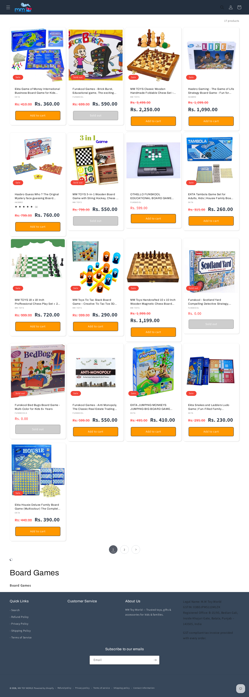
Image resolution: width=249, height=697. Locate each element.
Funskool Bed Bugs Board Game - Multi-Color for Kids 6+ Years (37, 407)
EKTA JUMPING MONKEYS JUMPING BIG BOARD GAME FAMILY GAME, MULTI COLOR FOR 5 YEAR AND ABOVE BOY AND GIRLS (151, 407)
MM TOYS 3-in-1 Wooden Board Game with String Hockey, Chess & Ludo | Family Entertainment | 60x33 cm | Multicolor (95, 196)
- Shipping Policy (20, 630)
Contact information (143, 688)
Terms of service (101, 688)
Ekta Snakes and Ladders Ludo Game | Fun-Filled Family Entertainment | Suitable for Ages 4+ (210, 407)
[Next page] (136, 549)
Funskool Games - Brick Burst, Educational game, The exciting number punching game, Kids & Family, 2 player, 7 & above (93, 91)
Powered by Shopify (44, 688)
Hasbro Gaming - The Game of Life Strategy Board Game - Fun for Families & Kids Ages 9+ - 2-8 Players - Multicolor (211, 91)
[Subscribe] (155, 660)
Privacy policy (82, 688)
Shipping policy (122, 688)
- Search (15, 610)
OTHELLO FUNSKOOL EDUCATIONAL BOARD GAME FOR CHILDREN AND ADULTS (150, 196)
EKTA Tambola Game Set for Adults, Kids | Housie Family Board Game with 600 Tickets (211, 196)
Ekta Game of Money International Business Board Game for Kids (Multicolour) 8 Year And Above (37, 91)
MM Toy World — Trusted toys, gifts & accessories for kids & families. (148, 612)
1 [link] (113, 549)
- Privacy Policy (19, 623)
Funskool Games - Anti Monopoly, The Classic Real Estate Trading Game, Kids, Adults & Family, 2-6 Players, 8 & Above (95, 407)
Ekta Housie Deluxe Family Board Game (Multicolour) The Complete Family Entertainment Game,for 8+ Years (38, 507)
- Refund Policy (19, 617)
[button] (8, 7)
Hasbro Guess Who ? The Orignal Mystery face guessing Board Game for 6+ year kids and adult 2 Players (37, 196)
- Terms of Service (21, 637)
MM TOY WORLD (25, 688)
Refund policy (64, 688)
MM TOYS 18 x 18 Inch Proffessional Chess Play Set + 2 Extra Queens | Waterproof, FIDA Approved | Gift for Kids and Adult (37, 302)
